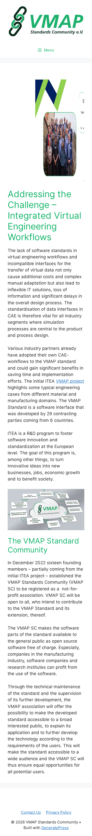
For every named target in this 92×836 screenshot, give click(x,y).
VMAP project (70, 381)
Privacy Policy (58, 812)
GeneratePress (55, 827)
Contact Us (31, 812)
